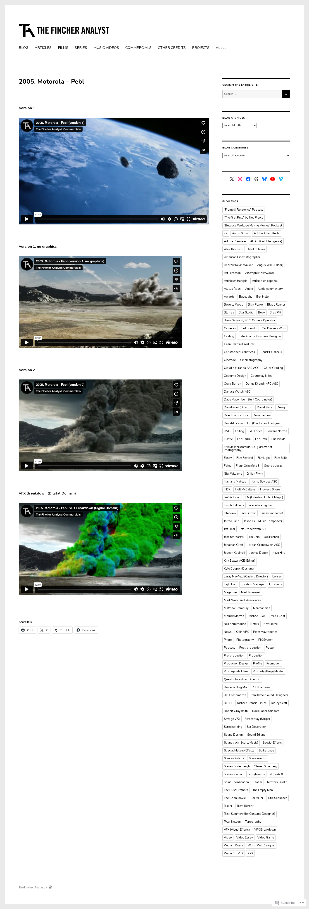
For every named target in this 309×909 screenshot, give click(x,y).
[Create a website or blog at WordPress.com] (50, 887)
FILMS (63, 47)
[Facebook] (248, 179)
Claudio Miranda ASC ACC (241, 368)
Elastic (228, 439)
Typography (253, 822)
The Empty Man (263, 790)
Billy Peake (255, 305)
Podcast (229, 648)
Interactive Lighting (261, 505)
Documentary (262, 415)
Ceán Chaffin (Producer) (239, 344)
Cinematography (251, 360)
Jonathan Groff (233, 545)
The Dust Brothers (236, 790)
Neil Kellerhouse (235, 624)
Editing (239, 431)
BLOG (23, 47)
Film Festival (244, 458)
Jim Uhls (254, 537)
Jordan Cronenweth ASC (264, 545)
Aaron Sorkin (240, 233)
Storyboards (256, 774)
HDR (227, 489)
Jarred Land (231, 521)
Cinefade (230, 360)
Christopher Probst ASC (240, 352)
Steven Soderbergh (237, 766)
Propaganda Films (236, 671)
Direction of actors (236, 415)
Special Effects (272, 743)
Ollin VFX (242, 632)
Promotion (273, 664)
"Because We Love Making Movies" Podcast (253, 226)
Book (261, 313)
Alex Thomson (233, 249)
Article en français (235, 281)
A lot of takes (256, 249)
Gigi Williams (233, 474)
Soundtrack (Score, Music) (241, 743)
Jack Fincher (248, 513)
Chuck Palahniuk (271, 352)
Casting (229, 336)
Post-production (250, 648)
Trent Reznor (245, 806)
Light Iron (230, 584)
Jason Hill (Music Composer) (263, 521)
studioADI (276, 774)
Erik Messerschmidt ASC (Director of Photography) (248, 448)
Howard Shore (270, 489)
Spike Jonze (266, 751)
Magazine (230, 592)
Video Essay (244, 838)
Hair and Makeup (235, 482)
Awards (229, 297)
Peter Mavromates (265, 632)
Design (281, 407)
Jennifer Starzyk (234, 537)
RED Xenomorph (235, 695)
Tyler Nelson (232, 822)
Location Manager (253, 584)
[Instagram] (240, 179)
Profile (257, 664)
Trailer (228, 806)
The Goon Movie (235, 798)
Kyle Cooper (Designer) (239, 569)
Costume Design (235, 376)
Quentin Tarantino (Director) (242, 679)
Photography (245, 640)
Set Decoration (256, 727)
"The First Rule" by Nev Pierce (243, 218)
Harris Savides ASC (264, 482)
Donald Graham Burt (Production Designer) (252, 423)
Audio (249, 289)
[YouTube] (272, 179)
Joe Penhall (271, 537)
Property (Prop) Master (268, 671)
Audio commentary (270, 289)
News (228, 632)
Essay (228, 458)
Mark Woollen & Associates (242, 600)
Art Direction (232, 273)
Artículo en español (265, 281)
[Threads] (256, 179)
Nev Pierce (271, 624)
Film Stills (281, 458)
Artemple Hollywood (259, 273)
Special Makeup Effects (239, 751)
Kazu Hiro (279, 553)
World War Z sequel (261, 845)
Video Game (265, 838)
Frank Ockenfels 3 (247, 466)
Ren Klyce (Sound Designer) (269, 695)
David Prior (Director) (238, 407)
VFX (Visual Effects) (237, 830)
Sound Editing (256, 735)
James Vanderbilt (272, 513)
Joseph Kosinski (234, 553)
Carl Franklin (248, 328)
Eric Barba (244, 439)
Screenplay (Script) (257, 719)
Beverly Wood (233, 305)
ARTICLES (43, 47)
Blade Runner (276, 305)
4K (226, 233)
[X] (232, 179)
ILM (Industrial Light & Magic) (264, 497)
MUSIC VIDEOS (106, 47)
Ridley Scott (279, 703)
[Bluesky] (264, 179)
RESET (228, 703)
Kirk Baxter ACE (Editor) (239, 561)
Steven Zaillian (233, 774)
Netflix (254, 624)
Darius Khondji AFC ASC (262, 384)
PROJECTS (200, 47)
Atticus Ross (232, 289)
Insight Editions (234, 505)
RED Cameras (261, 687)
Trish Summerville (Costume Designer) (249, 814)
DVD (227, 431)
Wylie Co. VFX (233, 853)
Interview (230, 513)
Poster (270, 648)
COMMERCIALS (138, 47)
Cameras (230, 328)
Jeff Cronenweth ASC (253, 529)
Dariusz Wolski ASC (237, 392)
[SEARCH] (286, 94)
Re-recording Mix (235, 687)
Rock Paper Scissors (266, 711)
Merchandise (261, 608)
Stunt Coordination (236, 782)
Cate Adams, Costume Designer (260, 336)
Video (228, 838)
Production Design (236, 664)
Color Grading (273, 368)
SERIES (81, 47)
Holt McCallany (245, 489)
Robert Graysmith (236, 711)
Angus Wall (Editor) (270, 265)
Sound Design (233, 735)
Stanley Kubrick (234, 758)
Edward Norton (277, 431)
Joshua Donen (259, 553)
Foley (227, 466)
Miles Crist (278, 616)
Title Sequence (277, 798)
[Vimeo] (280, 179)
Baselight (245, 297)
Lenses (277, 577)
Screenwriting (233, 727)
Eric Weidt (278, 439)
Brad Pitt (275, 313)
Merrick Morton (234, 616)
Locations (275, 584)
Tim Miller (256, 798)
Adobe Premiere (235, 241)
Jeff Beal (229, 529)
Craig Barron (232, 384)
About (221, 47)
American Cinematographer (242, 257)
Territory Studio (277, 782)
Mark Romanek (251, 592)
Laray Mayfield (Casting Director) (246, 577)
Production (256, 656)
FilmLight (264, 458)
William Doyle (233, 845)
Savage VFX (232, 719)
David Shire (264, 407)
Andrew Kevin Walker (238, 265)
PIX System (265, 640)
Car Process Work (274, 328)
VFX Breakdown (265, 830)
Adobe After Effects (267, 233)
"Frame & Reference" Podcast (243, 210)
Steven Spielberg (265, 766)
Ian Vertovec (232, 497)
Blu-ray (229, 313)
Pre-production (234, 656)
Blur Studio (246, 313)
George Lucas (273, 466)
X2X (250, 853)
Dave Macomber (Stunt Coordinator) (248, 400)
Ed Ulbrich (255, 431)
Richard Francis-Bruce (251, 703)
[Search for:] (252, 94)
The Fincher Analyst (32, 887)
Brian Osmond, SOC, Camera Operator (249, 320)
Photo (228, 640)
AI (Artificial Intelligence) (266, 241)
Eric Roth (261, 439)
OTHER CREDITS (172, 47)
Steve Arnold (257, 758)
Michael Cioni (257, 616)
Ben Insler (263, 297)
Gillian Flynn (255, 474)
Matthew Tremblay (236, 608)
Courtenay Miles (261, 376)
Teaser (257, 782)
